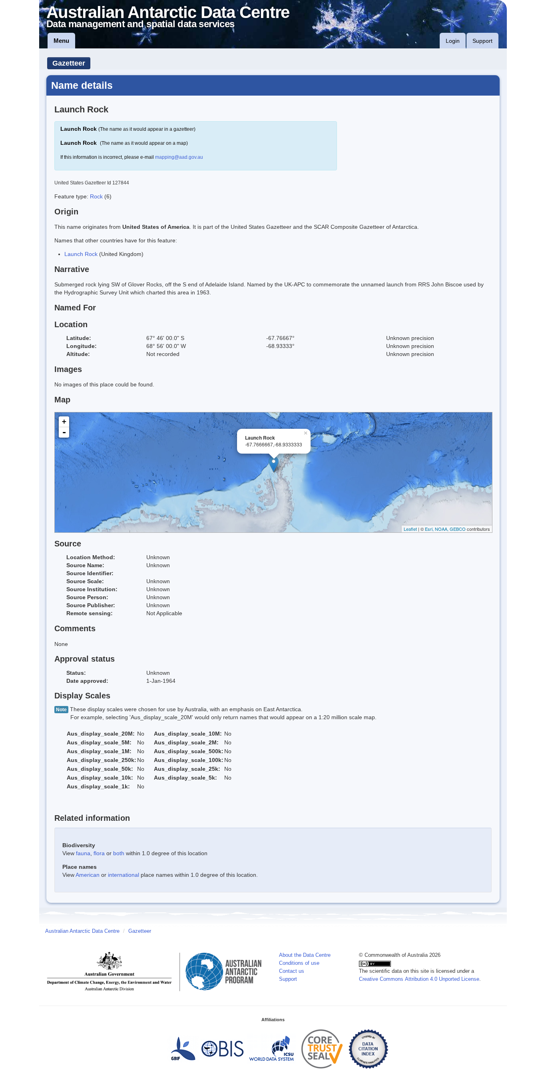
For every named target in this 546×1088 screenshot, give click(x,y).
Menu (61, 40)
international (123, 875)
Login (453, 41)
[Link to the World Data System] (271, 1049)
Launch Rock (81, 254)
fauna (83, 853)
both (118, 853)
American (88, 875)
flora (99, 853)
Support (482, 41)
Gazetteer (68, 63)
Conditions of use (299, 963)
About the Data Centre (305, 955)
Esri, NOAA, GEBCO (445, 529)
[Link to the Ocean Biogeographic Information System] (222, 1049)
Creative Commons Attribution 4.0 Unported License (419, 979)
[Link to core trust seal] (322, 1049)
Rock (97, 196)
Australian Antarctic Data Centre (82, 931)
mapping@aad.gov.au (179, 157)
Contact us (291, 971)
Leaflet (410, 529)
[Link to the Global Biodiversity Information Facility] (183, 1049)
